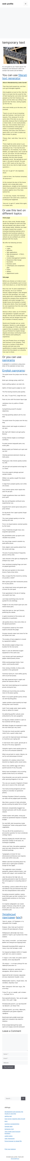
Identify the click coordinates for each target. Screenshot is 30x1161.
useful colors (8, 1136)
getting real (8, 1116)
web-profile (7, 4)
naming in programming (12, 1124)
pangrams (8, 360)
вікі (19, 917)
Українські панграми (9, 916)
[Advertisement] (15, 23)
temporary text (9, 1129)
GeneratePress (15, 1158)
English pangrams (13, 370)
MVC (6, 1121)
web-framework (10, 1138)
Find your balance (10, 1149)
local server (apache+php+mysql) (15, 1119)
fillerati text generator (14, 76)
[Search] (23, 1098)
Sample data (8, 1126)
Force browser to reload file (13, 1141)
